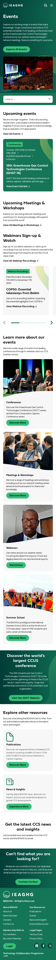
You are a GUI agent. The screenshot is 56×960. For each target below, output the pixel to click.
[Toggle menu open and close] (50, 5)
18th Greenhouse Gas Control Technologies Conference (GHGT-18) (27, 169)
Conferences (14, 144)
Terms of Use (36, 934)
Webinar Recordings (18, 271)
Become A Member (12, 938)
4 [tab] (41, 323)
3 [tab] (32, 323)
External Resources (39, 923)
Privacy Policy (36, 938)
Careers (7, 919)
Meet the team (10, 915)
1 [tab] (15, 323)
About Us (7, 911)
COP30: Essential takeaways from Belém (22, 291)
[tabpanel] (28, 165)
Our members (9, 934)
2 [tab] (24, 323)
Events (33, 915)
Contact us (8, 923)
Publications (35, 911)
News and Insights (38, 919)
